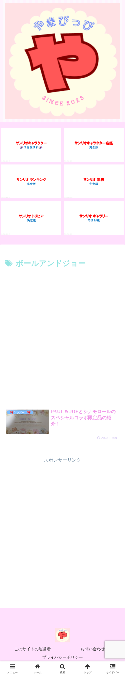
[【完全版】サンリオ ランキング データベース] (31, 181)
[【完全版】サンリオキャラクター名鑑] (94, 145)
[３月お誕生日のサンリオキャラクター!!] (31, 145)
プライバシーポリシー (62, 657)
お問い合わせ (93, 648)
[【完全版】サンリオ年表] (94, 181)
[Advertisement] (62, 336)
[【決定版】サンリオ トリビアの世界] (31, 218)
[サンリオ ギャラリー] (94, 218)
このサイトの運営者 (32, 648)
